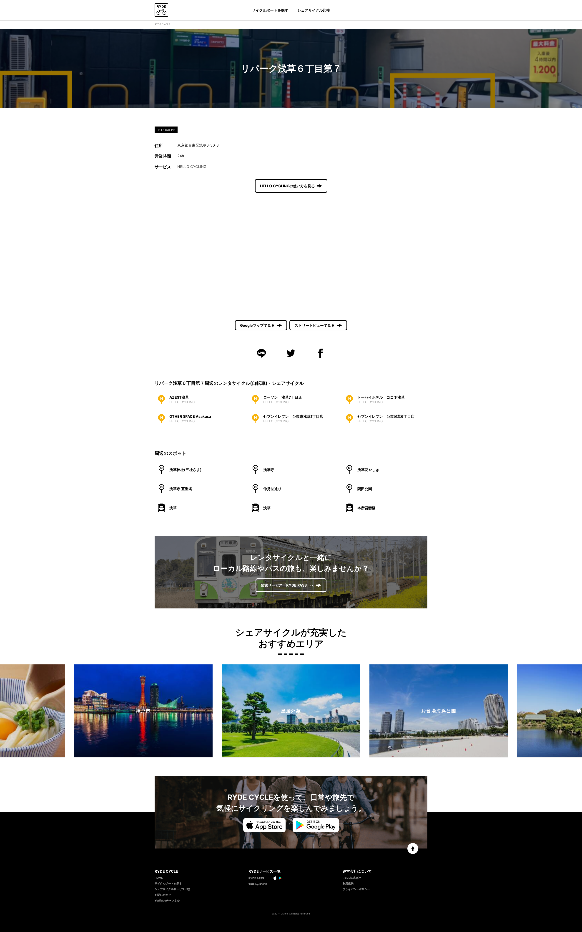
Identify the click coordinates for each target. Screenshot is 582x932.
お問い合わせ (163, 895)
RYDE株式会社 (352, 877)
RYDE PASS (256, 878)
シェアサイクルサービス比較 (172, 889)
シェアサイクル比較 (313, 10)
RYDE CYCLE (162, 24)
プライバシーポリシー (356, 889)
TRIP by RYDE (257, 884)
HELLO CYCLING (191, 166)
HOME (159, 877)
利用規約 (348, 883)
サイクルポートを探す (270, 10)
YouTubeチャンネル (167, 900)
